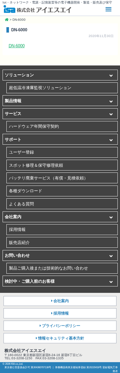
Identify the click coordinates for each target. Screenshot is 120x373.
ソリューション (19, 74)
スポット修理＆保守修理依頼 (36, 165)
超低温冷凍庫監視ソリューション (40, 87)
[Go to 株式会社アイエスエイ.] (7, 19)
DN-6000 (17, 45)
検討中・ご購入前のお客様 (30, 281)
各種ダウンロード (25, 190)
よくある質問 (21, 204)
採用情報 (17, 229)
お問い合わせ (17, 255)
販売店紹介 (19, 242)
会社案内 (13, 216)
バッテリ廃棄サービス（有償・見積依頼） (48, 178)
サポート (13, 139)
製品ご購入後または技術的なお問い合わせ (48, 268)
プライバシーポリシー (61, 326)
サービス (13, 113)
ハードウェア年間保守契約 (34, 126)
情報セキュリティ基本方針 (61, 338)
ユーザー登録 (21, 152)
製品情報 (13, 100)
